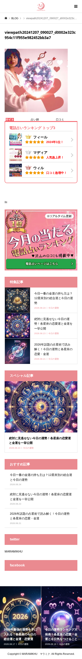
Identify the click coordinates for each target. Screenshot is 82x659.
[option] (20, 617)
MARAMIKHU (13, 551)
